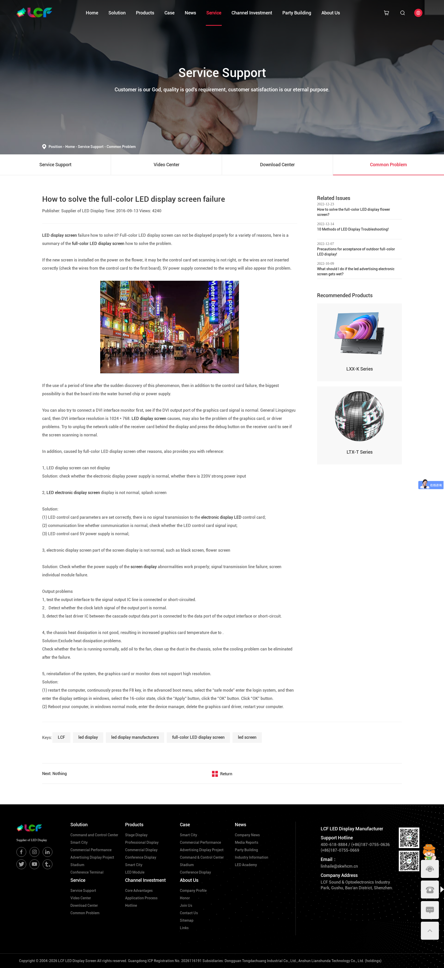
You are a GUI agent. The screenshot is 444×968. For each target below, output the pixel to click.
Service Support (92, 147)
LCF (61, 737)
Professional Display (142, 842)
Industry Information (251, 857)
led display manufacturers (135, 737)
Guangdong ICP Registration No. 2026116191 (165, 961)
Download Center (84, 905)
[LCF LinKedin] (47, 852)
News (190, 12)
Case (169, 12)
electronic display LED (221, 517)
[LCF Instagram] (34, 852)
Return (226, 773)
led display (88, 737)
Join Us (186, 905)
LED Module (134, 872)
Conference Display (140, 857)
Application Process (141, 898)
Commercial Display (141, 850)
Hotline (131, 905)
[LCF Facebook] (21, 852)
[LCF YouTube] (34, 864)
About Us (330, 12)
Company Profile (193, 890)
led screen (247, 737)
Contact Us (189, 913)
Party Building (296, 12)
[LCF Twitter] (21, 864)
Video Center (80, 898)
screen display (144, 566)
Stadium (77, 865)
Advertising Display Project (92, 857)
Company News (247, 835)
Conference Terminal (87, 872)
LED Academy (246, 865)
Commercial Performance (91, 850)
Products (145, 12)
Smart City (79, 842)
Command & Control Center (202, 857)
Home (92, 12)
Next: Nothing (54, 773)
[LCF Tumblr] (47, 864)
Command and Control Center (94, 835)
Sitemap (186, 920)
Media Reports (246, 842)
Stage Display (136, 835)
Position (56, 147)
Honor (185, 898)
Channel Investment (252, 12)
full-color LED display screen (98, 243)
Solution (117, 12)
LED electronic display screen (74, 492)
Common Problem (121, 147)
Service (213, 12)
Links (184, 928)
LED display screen (60, 235)
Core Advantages (139, 890)
